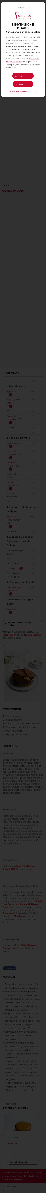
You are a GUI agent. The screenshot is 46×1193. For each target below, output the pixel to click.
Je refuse (19, 84)
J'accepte (19, 76)
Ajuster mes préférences (19, 91)
